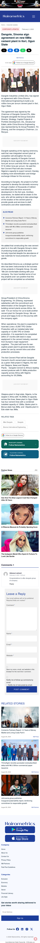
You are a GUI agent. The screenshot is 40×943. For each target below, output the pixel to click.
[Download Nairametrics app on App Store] (20, 838)
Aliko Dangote (7, 422)
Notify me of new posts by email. (20, 685)
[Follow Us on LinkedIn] (22, 929)
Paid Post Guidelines (8, 867)
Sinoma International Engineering (14, 427)
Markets (4, 886)
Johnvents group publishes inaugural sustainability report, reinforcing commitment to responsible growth (19, 235)
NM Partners (20, 58)
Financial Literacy (7, 893)
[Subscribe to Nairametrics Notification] (35, 939)
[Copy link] (28, 50)
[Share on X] (4, 50)
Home (3, 25)
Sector (3, 890)
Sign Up (20, 918)
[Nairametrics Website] (13, 16)
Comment (10, 605)
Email (9, 644)
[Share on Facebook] (10, 50)
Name (9, 633)
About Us (4, 853)
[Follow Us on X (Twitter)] (31, 929)
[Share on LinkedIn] (16, 50)
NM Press (36, 737)
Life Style (4, 897)
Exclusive (4, 879)
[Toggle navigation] (33, 16)
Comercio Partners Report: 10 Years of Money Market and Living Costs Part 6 (18, 731)
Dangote (20, 422)
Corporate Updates (12, 25)
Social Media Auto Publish (12, 942)
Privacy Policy (6, 860)
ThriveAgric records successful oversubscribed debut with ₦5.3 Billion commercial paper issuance (21, 226)
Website (10, 655)
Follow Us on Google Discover (25, 63)
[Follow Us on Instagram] (26, 929)
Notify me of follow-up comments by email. (19, 681)
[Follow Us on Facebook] (17, 929)
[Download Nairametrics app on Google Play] (20, 829)
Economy (4, 882)
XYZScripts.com (30, 942)
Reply (11, 584)
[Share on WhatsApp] (23, 50)
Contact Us (5, 856)
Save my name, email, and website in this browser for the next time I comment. (20, 670)
